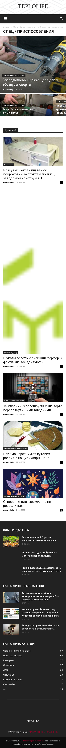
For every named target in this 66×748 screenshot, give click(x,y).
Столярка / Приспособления (15, 448)
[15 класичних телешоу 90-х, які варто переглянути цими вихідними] (33, 387)
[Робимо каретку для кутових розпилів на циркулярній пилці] (33, 435)
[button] (5, 18)
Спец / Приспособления (14, 75)
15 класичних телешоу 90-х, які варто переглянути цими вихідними (32, 408)
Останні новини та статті (25, 27)
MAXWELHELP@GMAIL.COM (43, 731)
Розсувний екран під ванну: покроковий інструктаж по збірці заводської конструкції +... (29, 174)
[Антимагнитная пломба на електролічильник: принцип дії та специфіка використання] (11, 597)
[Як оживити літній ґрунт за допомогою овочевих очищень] (11, 541)
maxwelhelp (8, 89)
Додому (6, 27)
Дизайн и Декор (10, 353)
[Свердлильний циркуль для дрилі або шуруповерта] (33, 64)
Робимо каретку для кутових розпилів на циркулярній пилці (27, 456)
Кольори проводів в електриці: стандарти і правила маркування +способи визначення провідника (40, 612)
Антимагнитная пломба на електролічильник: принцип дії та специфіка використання (40, 596)
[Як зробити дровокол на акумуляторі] (26, 106)
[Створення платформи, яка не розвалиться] (33, 483)
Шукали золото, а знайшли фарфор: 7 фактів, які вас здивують (32, 360)
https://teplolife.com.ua (33, 740)
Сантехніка (8, 165)
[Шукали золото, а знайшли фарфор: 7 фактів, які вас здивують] (33, 271)
